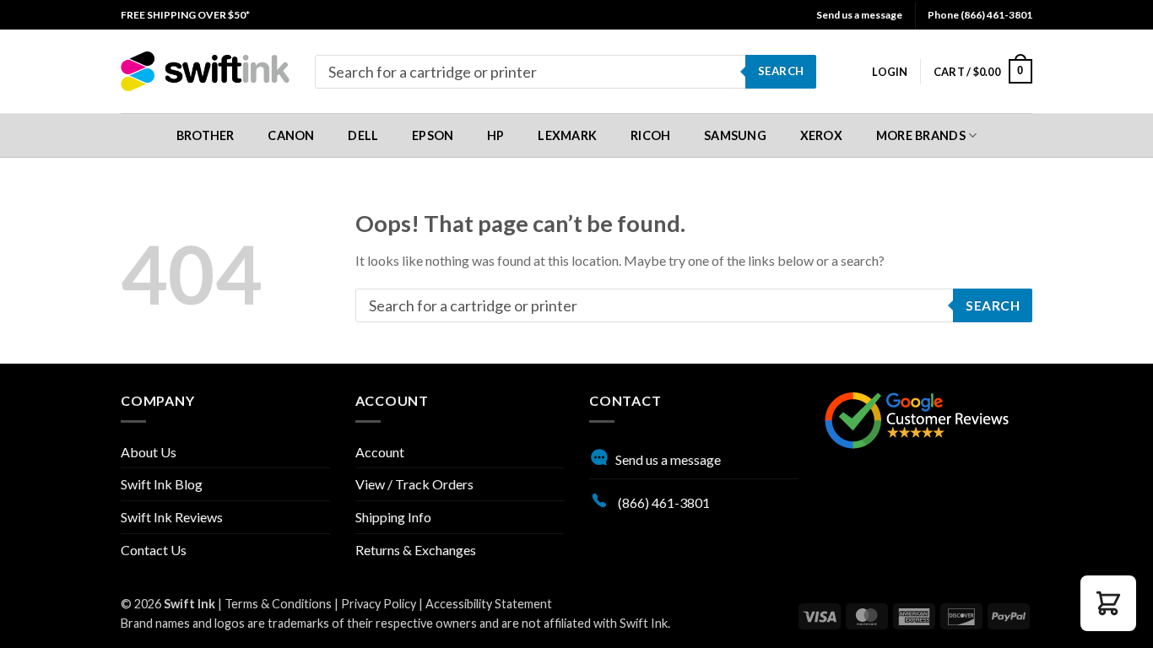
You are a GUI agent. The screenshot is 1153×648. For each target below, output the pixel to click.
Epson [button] (432, 135)
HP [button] (496, 135)
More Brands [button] (921, 135)
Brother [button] (205, 135)
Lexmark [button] (567, 135)
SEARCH (781, 71)
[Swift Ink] (205, 71)
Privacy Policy (378, 604)
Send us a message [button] (859, 14)
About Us (148, 452)
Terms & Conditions (278, 604)
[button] (889, 72)
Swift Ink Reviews (172, 517)
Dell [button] (363, 135)
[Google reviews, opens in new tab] (917, 418)
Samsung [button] (735, 135)
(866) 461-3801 (662, 502)
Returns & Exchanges (415, 550)
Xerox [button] (821, 135)
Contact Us (154, 550)
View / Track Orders (414, 484)
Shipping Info (393, 517)
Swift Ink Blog (162, 484)
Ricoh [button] (650, 135)
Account (379, 452)
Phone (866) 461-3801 (980, 14)
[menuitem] (185, 15)
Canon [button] (291, 135)
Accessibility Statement (488, 604)
